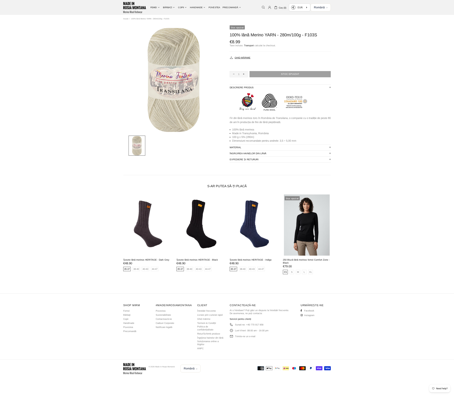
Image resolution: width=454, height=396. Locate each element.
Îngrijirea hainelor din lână (210, 337)
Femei (126, 310)
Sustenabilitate (163, 315)
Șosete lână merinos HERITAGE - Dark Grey (146, 259)
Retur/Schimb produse (208, 333)
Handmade (128, 323)
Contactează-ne (164, 319)
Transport (249, 45)
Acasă (125, 19)
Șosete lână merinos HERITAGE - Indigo (251, 259)
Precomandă (129, 331)
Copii (125, 319)
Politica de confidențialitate (205, 328)
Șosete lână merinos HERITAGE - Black (197, 259)
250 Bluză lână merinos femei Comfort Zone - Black (306, 261)
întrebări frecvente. (279, 310)
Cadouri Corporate (165, 323)
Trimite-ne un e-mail (245, 336)
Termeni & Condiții (206, 323)
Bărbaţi (127, 315)
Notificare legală (164, 327)
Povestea (128, 327)
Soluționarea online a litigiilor (208, 343)
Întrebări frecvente (206, 310)
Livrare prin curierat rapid (210, 315)
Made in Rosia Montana (134, 7)
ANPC (200, 348)
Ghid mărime (203, 319)
